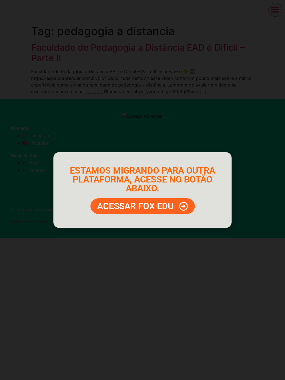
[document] (142, 190)
